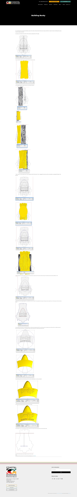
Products (45, 4)
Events (64, 4)
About (60, 4)
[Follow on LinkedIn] (58, 479)
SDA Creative (69, 493)
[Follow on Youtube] (62, 479)
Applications (40, 4)
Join (61, 472)
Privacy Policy (61, 493)
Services (50, 4)
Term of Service (58, 493)
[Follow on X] (56, 479)
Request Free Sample (54, 1)
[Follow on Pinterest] (60, 479)
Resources (55, 4)
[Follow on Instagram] (54, 479)
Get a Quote (65, 1)
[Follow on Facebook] (52, 479)
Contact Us (68, 4)
